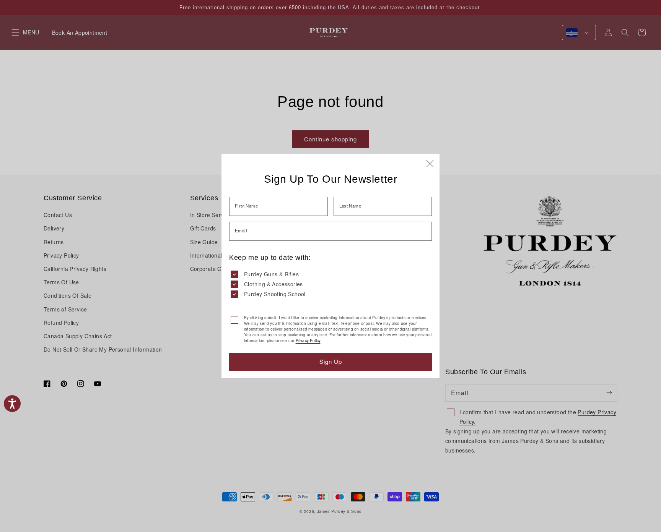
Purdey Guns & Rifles (271, 274)
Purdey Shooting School (275, 294)
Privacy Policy (308, 340)
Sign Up (330, 361)
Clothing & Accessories (273, 284)
